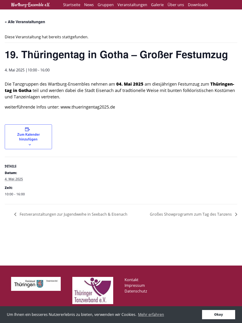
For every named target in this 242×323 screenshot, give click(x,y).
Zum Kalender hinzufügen (28, 136)
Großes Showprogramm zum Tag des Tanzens (191, 214)
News (89, 4)
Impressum (135, 285)
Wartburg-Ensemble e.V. (30, 5)
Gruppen (106, 4)
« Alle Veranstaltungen (25, 21)
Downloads (198, 4)
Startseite (71, 4)
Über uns (176, 4)
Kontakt (131, 279)
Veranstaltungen (132, 4)
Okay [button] (218, 314)
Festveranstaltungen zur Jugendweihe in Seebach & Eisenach (73, 214)
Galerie (157, 4)
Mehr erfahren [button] (151, 314)
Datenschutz (136, 291)
